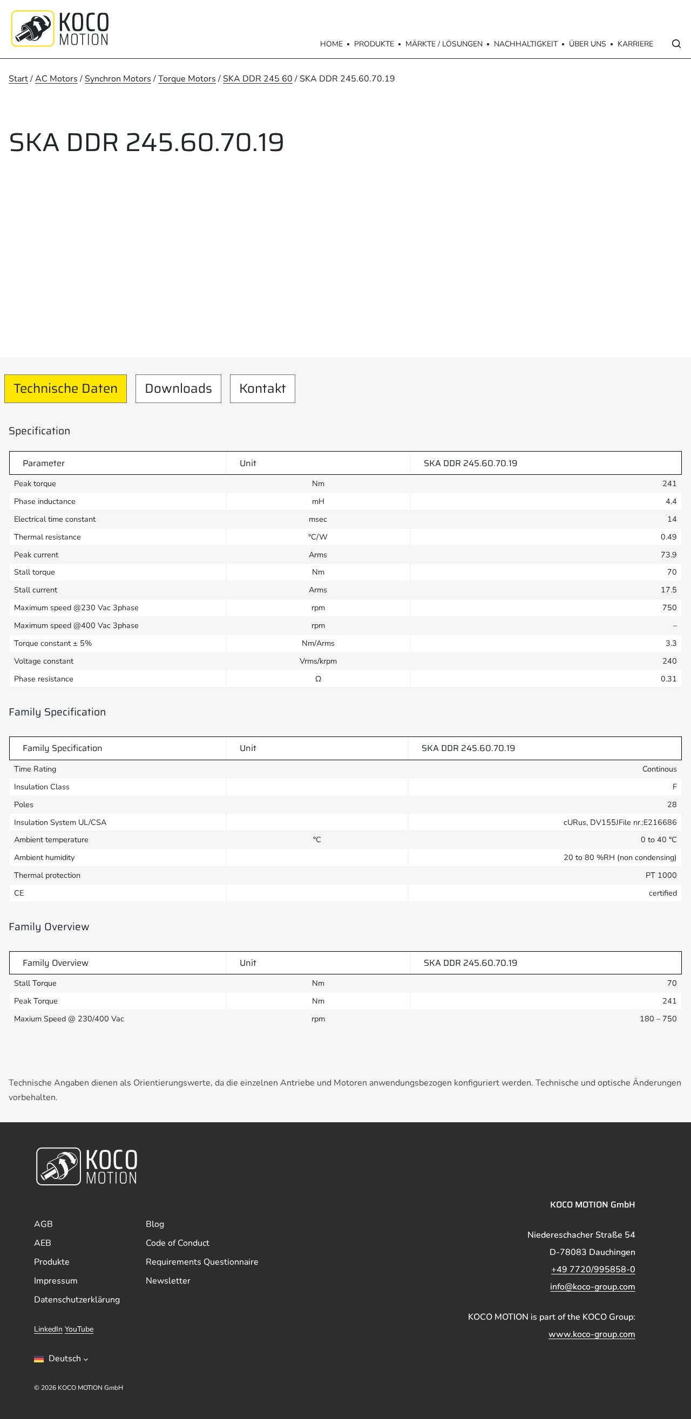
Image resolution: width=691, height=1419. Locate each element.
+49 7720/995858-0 (593, 1269)
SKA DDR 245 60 (258, 79)
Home (331, 44)
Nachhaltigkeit (526, 44)
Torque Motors (187, 79)
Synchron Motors (118, 79)
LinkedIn (48, 1329)
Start (18, 79)
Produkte (374, 44)
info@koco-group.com (592, 1287)
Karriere (635, 44)
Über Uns (587, 44)
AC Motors (56, 79)
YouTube (79, 1329)
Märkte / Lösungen (444, 44)
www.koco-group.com (591, 1334)
